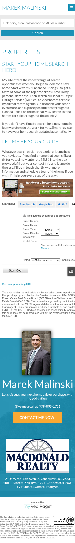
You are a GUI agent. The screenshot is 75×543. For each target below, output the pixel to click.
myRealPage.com (38, 507)
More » (45, 248)
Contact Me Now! (37, 417)
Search (37, 33)
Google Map (46, 204)
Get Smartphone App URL (16, 284)
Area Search (27, 204)
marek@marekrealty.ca (42, 487)
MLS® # (62, 204)
